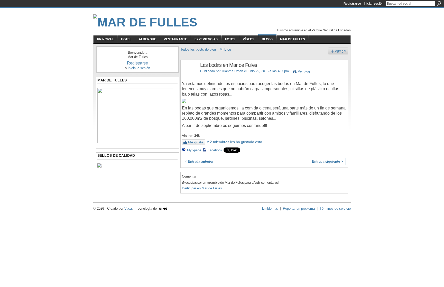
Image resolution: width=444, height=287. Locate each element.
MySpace (194, 150)
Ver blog (304, 71)
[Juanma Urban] (189, 76)
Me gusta (195, 142)
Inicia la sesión (139, 68)
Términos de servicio (335, 208)
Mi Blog (225, 49)
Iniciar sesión (373, 3)
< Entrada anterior (199, 161)
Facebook (215, 150)
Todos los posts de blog (198, 49)
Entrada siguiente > (327, 161)
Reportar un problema (299, 208)
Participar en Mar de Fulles (202, 188)
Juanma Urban (232, 71)
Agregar (340, 51)
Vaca (128, 208)
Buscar (439, 3)
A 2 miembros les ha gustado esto (234, 142)
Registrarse (352, 3)
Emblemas (270, 208)
